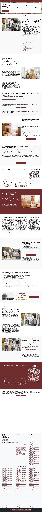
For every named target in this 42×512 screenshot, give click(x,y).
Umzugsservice (18, 15)
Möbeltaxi (27, 42)
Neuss (33, 173)
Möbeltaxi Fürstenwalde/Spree (20, 449)
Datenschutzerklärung (28, 510)
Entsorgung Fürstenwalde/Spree (21, 447)
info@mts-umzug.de (7, 440)
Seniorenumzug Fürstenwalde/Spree (21, 444)
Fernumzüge (35, 258)
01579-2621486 (5, 439)
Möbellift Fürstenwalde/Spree (20, 454)
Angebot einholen (5, 10)
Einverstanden (14, 510)
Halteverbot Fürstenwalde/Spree (21, 439)
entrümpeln (4, 229)
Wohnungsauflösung (26, 40)
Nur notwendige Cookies (20, 510)
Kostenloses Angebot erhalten (21, 107)
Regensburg (31, 174)
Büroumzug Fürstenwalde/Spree (21, 436)
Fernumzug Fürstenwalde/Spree (21, 437)
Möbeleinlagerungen (26, 44)
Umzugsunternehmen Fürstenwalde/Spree (8, 15)
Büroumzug (24, 43)
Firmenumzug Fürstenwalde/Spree (21, 438)
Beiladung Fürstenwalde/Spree (20, 453)
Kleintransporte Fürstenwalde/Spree (21, 448)
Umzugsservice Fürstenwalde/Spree (21, 435)
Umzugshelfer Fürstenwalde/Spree (21, 152)
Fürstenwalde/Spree (27, 48)
